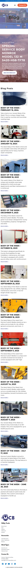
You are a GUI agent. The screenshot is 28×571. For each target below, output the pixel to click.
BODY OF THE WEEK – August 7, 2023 (11, 418)
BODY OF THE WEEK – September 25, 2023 (11, 282)
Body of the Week (8, 42)
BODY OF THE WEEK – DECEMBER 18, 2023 (11, 176)
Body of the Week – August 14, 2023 (11, 383)
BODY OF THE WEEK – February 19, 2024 (11, 109)
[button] (15, 5)
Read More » (4, 121)
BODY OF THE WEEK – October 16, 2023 (11, 247)
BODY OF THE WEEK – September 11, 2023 (11, 349)
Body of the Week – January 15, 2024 (11, 142)
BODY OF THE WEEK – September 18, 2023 (11, 316)
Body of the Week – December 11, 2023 (11, 211)
